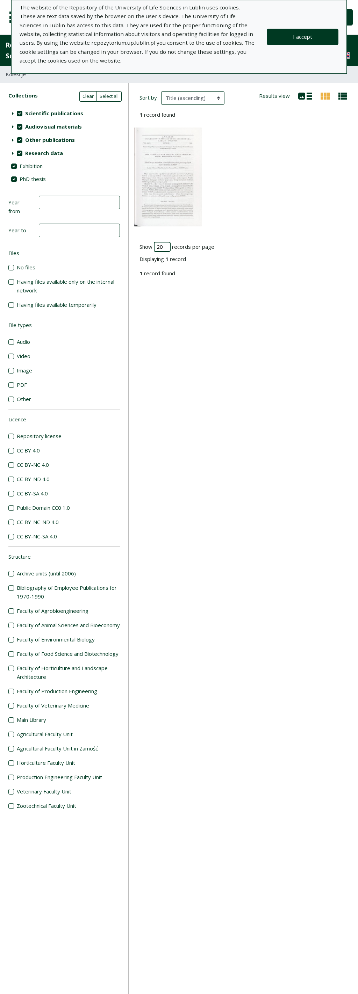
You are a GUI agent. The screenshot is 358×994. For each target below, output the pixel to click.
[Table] (342, 95)
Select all (109, 96)
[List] (305, 95)
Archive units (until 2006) (46, 573)
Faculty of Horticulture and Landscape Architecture (62, 672)
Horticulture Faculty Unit (46, 762)
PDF (22, 384)
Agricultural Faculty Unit (45, 734)
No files (26, 267)
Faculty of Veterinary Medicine (53, 705)
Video (23, 356)
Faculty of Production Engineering (57, 691)
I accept (302, 36)
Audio (23, 341)
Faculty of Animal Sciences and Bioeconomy (68, 625)
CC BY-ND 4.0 (33, 479)
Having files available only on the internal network (65, 286)
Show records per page (176, 246)
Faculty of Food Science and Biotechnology (68, 653)
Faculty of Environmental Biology (56, 639)
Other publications (50, 139)
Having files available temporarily (56, 304)
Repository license (39, 436)
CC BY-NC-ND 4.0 (38, 521)
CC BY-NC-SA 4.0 (37, 536)
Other (24, 399)
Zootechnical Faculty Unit (46, 805)
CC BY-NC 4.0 (33, 464)
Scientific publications (54, 113)
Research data (44, 153)
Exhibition (31, 165)
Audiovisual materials (53, 126)
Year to (17, 230)
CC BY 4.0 (28, 450)
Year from (14, 207)
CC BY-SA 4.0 (32, 493)
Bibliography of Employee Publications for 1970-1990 (67, 592)
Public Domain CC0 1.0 (43, 507)
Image (24, 370)
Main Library (31, 719)
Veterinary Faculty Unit (44, 791)
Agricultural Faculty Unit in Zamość (57, 748)
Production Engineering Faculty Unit (59, 777)
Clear (88, 96)
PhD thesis (33, 178)
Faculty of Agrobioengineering (52, 610)
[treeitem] (64, 113)
